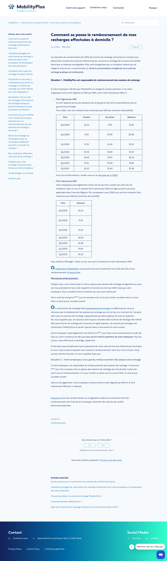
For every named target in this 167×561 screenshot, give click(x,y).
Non (103, 445)
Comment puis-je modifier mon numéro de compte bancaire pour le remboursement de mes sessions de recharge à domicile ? (21, 123)
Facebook (136, 538)
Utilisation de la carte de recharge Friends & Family (20, 72)
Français (153, 8)
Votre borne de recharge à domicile (34, 23)
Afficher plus (14, 179)
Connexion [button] (118, 8)
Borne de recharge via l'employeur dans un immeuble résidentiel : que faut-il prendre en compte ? (19, 142)
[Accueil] (26, 8)
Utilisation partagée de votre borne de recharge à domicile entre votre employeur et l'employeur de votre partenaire (20, 59)
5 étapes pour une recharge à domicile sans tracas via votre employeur (20, 165)
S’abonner (135, 47)
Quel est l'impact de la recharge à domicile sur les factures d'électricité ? (85, 507)
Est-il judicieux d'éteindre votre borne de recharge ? (20, 155)
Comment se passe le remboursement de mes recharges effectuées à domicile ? (19, 43)
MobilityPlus (13, 23)
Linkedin (155, 538)
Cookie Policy (33, 549)
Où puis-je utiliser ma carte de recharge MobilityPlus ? (76, 496)
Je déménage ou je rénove (20, 173)
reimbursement (58, 423)
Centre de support (75, 8)
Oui (89, 445)
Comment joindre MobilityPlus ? (66, 502)
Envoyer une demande (111, 460)
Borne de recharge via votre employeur (66, 23)
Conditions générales (54, 549)
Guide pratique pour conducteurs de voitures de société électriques (83, 482)
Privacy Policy (15, 549)
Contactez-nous (20, 538)
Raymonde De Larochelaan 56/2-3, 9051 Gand (59, 538)
